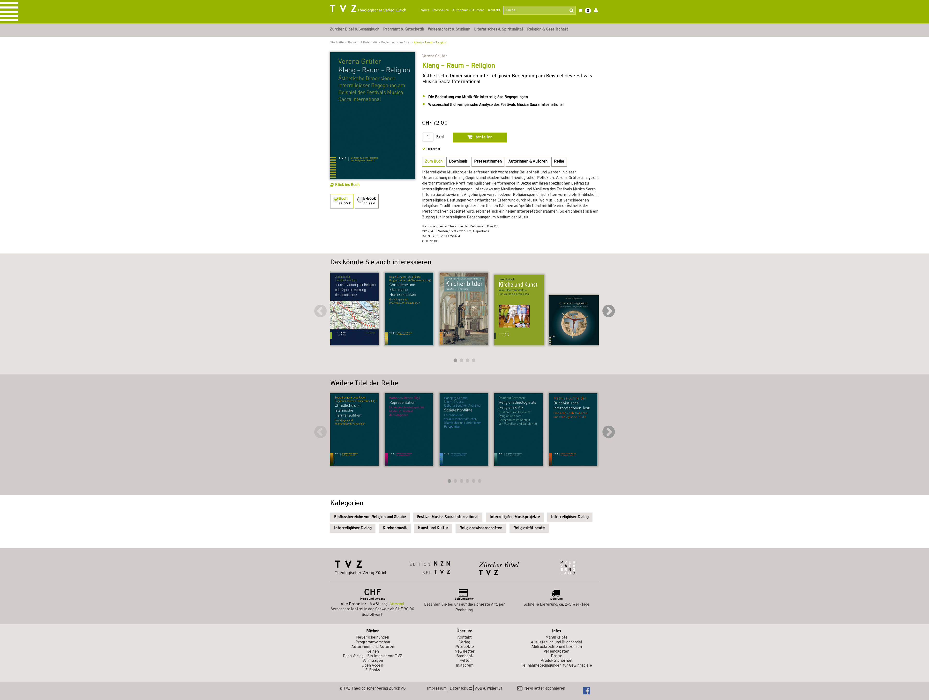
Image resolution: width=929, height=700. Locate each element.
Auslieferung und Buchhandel (556, 642)
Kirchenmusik (395, 528)
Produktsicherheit (556, 660)
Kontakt (494, 10)
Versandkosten (556, 651)
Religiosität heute (529, 528)
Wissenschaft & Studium (449, 29)
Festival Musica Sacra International (448, 517)
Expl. (440, 137)
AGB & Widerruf (488, 688)
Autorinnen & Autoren (468, 10)
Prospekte (441, 10)
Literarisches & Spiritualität (498, 29)
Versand (397, 604)
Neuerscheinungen (372, 637)
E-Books (372, 670)
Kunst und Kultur (433, 528)
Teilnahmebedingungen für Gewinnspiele (556, 665)
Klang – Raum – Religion (430, 43)
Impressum (437, 688)
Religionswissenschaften (480, 528)
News (425, 10)
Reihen (373, 651)
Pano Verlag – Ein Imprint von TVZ (372, 656)
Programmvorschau (372, 642)
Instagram (464, 665)
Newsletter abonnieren (543, 688)
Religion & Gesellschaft (547, 29)
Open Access (373, 665)
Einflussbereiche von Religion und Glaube (370, 517)
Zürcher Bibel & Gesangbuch (354, 29)
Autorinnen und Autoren (372, 647)
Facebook (464, 656)
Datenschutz (461, 688)
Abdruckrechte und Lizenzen (556, 647)
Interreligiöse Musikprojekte (515, 517)
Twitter (464, 660)
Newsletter (465, 651)
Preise (556, 656)
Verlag (464, 642)
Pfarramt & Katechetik (403, 29)
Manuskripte (557, 637)
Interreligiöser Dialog (570, 517)
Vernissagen (372, 660)
